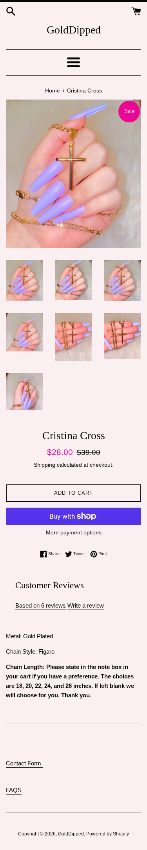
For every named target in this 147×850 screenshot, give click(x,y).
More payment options (74, 532)
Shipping (44, 465)
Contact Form (24, 763)
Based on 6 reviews (40, 605)
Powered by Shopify (107, 834)
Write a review (85, 605)
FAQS (14, 790)
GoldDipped (74, 30)
